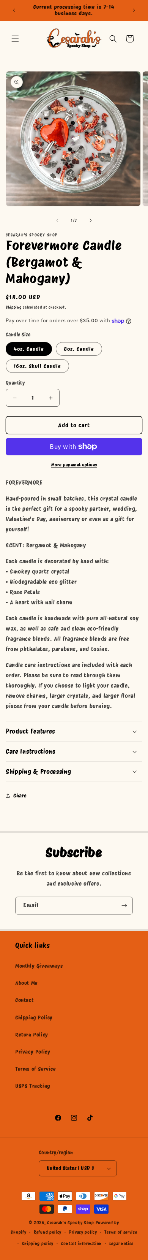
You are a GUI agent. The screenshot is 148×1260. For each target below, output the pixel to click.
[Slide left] (57, 220)
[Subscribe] (124, 905)
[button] (15, 38)
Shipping (14, 307)
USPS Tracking (32, 1086)
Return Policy (31, 1035)
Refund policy (47, 1232)
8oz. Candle (79, 349)
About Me (26, 983)
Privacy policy (83, 1232)
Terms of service (120, 1232)
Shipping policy (38, 1243)
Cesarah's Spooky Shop (70, 1222)
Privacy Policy (32, 1052)
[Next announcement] (134, 10)
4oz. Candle (29, 349)
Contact (24, 1000)
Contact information (81, 1243)
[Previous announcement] (14, 10)
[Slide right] (90, 220)
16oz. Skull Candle (37, 366)
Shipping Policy (34, 1017)
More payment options (74, 465)
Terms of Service (35, 1069)
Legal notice (121, 1243)
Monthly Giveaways (39, 966)
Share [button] (20, 795)
